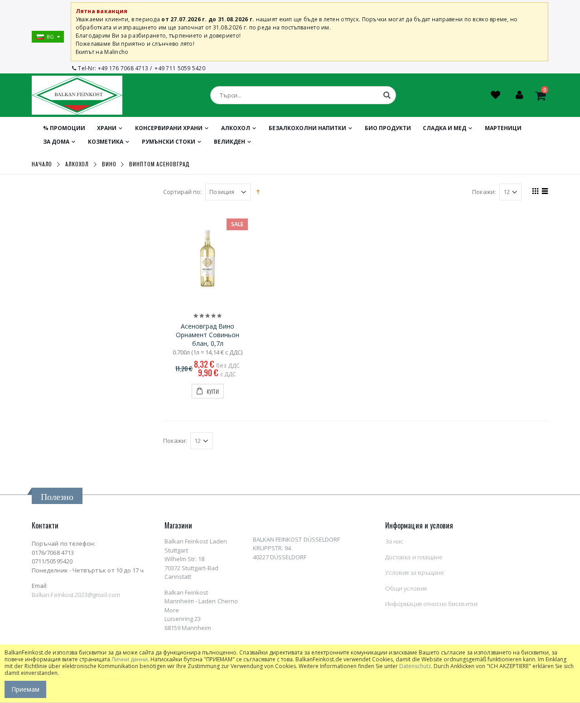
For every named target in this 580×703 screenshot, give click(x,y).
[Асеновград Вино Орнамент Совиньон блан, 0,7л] (208, 259)
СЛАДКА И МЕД (444, 128)
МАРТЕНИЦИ (503, 128)
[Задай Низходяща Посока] (258, 191)
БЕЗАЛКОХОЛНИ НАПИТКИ (307, 128)
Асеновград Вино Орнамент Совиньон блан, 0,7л (207, 335)
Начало (42, 164)
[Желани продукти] (496, 96)
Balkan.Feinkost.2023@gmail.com (76, 595)
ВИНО (109, 164)
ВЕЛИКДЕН (229, 141)
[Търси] (387, 95)
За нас (394, 541)
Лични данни (129, 659)
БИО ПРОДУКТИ (388, 128)
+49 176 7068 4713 (123, 68)
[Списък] (543, 192)
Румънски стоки (168, 141)
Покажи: (484, 192)
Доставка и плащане (414, 557)
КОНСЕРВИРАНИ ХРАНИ (169, 128)
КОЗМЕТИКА (105, 141)
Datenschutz (415, 666)
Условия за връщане (414, 572)
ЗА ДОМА (56, 141)
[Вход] (519, 96)
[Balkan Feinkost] (77, 95)
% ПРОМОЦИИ (64, 128)
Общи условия (406, 588)
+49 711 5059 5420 (180, 68)
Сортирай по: (182, 192)
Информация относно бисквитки (431, 604)
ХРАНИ (106, 128)
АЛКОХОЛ (235, 128)
